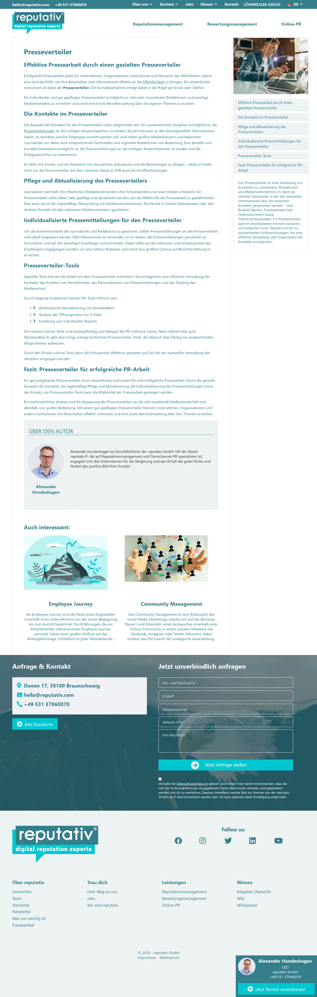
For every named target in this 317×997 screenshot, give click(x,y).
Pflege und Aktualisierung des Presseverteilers (262, 129)
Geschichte (22, 891)
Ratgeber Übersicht (254, 891)
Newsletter (21, 911)
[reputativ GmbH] (58, 23)
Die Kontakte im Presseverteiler (263, 117)
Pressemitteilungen (39, 130)
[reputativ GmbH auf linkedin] (252, 840)
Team (17, 898)
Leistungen (174, 882)
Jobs (189, 4)
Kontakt (232, 4)
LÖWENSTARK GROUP (262, 4)
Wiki (240, 898)
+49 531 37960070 (71, 4)
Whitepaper (247, 905)
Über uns (140, 4)
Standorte (20, 905)
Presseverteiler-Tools (254, 155)
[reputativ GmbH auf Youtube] (278, 840)
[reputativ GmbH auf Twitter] (228, 840)
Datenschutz (169, 957)
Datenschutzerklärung (192, 783)
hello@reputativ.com (30, 4)
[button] (152, 4)
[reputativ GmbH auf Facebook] (178, 840)
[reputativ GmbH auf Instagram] (202, 840)
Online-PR (291, 24)
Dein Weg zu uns (102, 891)
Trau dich (97, 882)
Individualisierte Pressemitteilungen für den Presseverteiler (269, 143)
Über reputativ (28, 882)
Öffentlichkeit (153, 81)
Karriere (167, 4)
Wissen (207, 4)
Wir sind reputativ (103, 905)
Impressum (147, 957)
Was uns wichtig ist (29, 918)
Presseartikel (23, 925)
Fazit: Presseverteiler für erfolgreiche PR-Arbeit (270, 167)
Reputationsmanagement (158, 24)
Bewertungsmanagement (232, 24)
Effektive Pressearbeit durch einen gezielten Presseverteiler (265, 105)
